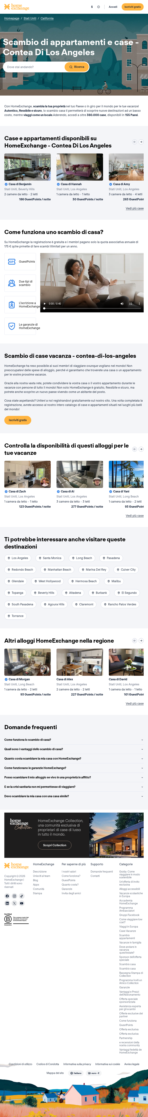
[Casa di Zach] (27, 485)
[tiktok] (22, 896)
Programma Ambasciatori (126, 909)
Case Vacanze (127, 931)
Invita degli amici (71, 893)
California (47, 18)
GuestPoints (68, 880)
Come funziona (128, 1020)
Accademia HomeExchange (128, 902)
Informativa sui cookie (107, 1064)
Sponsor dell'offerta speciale (130, 958)
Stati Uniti (30, 18)
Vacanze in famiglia (130, 942)
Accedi (113, 6)
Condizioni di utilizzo (20, 1064)
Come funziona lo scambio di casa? (27, 739)
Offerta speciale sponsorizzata (128, 1000)
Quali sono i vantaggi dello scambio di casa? (33, 749)
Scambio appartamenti (127, 937)
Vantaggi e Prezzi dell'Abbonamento (129, 993)
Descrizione (40, 871)
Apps (36, 884)
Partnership (125, 1038)
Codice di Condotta (47, 1064)
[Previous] (134, 141)
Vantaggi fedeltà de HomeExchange (130, 1051)
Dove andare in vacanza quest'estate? (128, 949)
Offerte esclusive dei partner (131, 1015)
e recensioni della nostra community (129, 1044)
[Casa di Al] (79, 485)
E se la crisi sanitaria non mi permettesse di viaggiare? (39, 787)
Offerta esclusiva (129, 1029)
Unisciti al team (41, 875)
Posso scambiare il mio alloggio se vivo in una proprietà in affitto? (47, 777)
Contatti (95, 875)
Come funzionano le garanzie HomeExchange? (35, 768)
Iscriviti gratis (133, 6)
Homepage (11, 18)
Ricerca (79, 67)
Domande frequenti (102, 871)
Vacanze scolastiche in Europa (131, 895)
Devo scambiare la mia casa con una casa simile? (36, 796)
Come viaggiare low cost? (130, 921)
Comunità (38, 889)
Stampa (37, 893)
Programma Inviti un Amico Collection (130, 982)
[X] (14, 903)
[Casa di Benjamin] (27, 177)
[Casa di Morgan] (27, 673)
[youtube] (22, 903)
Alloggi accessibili (129, 889)
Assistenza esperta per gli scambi (130, 1008)
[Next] (141, 141)
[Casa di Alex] (79, 673)
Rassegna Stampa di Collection (131, 974)
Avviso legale (131, 1064)
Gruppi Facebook (129, 915)
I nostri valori (69, 871)
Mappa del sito (55, 1073)
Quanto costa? (70, 884)
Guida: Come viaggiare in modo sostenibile (129, 874)
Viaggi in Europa (128, 926)
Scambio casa (127, 964)
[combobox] (46, 67)
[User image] (44, 174)
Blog (35, 880)
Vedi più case (135, 208)
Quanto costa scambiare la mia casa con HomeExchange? (42, 758)
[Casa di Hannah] (79, 177)
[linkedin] (7, 903)
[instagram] (14, 896)
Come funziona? (71, 875)
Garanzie (67, 889)
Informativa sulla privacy (77, 1064)
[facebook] (7, 896)
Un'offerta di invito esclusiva (129, 883)
